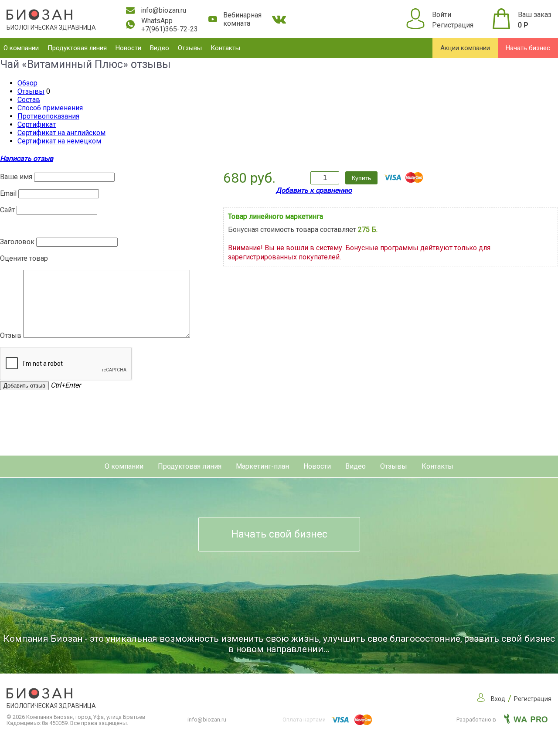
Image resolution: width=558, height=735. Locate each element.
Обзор (27, 83)
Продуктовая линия (77, 48)
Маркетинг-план (262, 466)
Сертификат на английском (61, 133)
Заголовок (17, 242)
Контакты (225, 48)
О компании (21, 48)
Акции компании (465, 48)
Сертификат (36, 124)
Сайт (7, 210)
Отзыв (10, 335)
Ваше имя (16, 177)
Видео (159, 48)
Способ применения (50, 108)
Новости (128, 48)
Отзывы (190, 48)
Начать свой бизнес (279, 534)
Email (8, 193)
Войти (441, 14)
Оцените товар (24, 258)
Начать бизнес (528, 48)
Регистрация (452, 25)
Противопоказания (48, 116)
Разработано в (476, 719)
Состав (28, 99)
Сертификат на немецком (59, 141)
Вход (498, 698)
